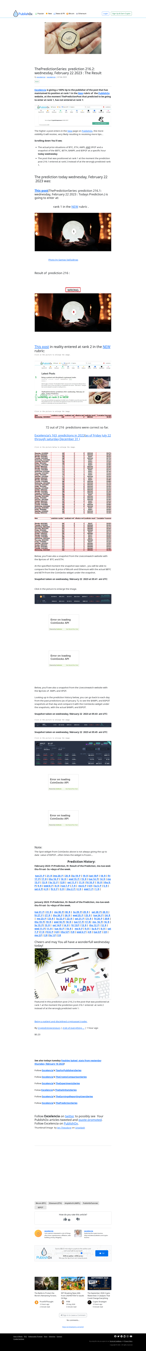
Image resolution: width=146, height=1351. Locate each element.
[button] (112, 657)
